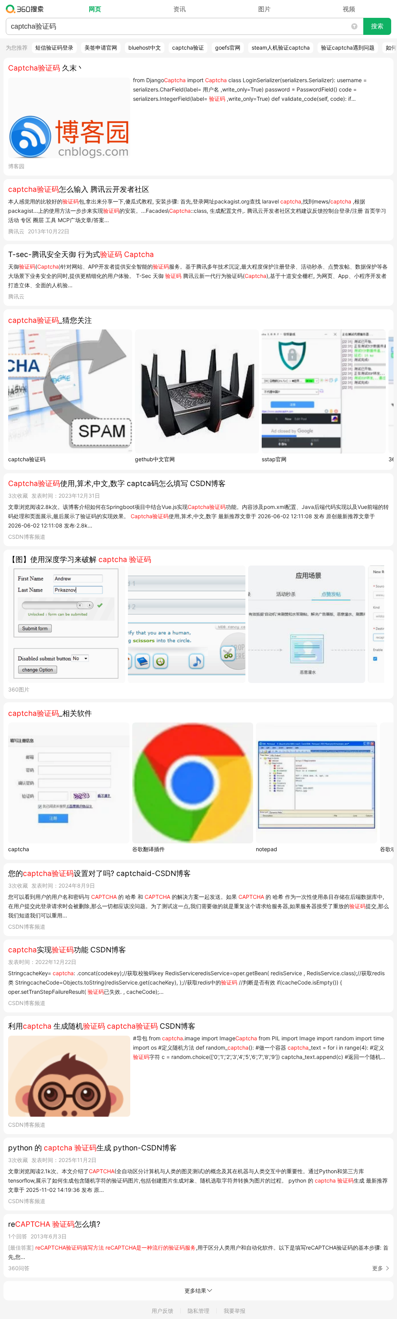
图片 (264, 9)
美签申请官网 (101, 47)
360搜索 (26, 8)
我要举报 (234, 1310)
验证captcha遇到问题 (348, 47)
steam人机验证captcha (281, 47)
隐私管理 (198, 1310)
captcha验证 (188, 47)
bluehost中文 (144, 47)
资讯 (179, 9)
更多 (377, 1268)
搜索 (377, 26)
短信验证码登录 (54, 47)
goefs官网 (227, 47)
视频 (349, 9)
